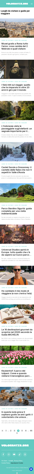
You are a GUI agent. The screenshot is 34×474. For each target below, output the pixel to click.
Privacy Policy (18, 460)
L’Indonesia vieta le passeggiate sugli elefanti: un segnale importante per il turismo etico (16, 128)
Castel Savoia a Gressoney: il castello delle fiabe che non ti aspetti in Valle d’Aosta (16, 170)
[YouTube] (13, 453)
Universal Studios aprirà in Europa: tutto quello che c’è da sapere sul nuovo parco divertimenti (15, 252)
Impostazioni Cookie (17, 463)
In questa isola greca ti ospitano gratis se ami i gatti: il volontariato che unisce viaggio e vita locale (17, 414)
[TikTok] (18, 453)
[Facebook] (2, 453)
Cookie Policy (5, 463)
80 (31, 431)
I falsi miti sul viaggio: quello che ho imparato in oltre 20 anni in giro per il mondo (15, 87)
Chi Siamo (4, 460)
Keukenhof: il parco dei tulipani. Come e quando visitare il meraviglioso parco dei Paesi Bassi (16, 373)
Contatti (10, 460)
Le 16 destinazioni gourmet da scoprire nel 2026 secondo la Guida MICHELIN (16, 332)
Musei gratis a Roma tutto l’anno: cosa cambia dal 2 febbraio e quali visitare (14, 46)
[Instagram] (7, 453)
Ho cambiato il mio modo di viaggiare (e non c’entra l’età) (16, 292)
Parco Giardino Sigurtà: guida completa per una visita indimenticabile (16, 211)
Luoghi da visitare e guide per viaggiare (14, 40)
